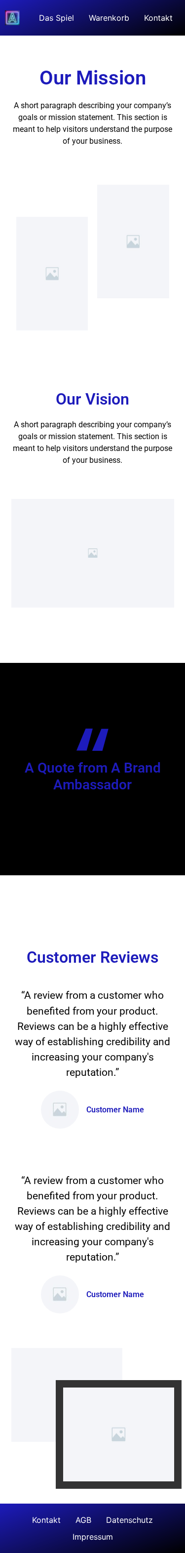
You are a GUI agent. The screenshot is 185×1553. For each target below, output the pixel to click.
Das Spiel (56, 18)
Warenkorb (109, 18)
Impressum (93, 1537)
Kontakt (158, 18)
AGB (83, 1520)
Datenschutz (129, 1520)
